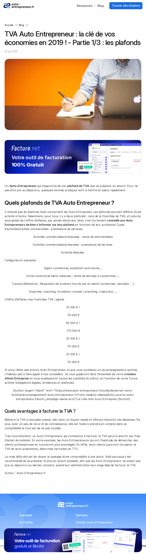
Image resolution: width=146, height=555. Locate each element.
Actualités (26, 522)
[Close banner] (137, 532)
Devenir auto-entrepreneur (94, 522)
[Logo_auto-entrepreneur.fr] (19, 5)
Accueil (9, 25)
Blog (101, 5)
